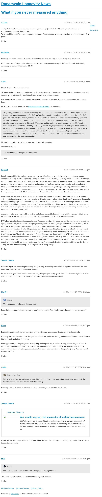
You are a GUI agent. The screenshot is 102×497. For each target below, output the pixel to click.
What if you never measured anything (34, 12)
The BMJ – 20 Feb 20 (15, 412)
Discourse (15, 494)
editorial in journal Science (38, 107)
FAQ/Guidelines (7, 488)
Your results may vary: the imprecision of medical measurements (52, 417)
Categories (94, 30)
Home (92, 25)
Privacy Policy (37, 488)
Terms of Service (22, 488)
